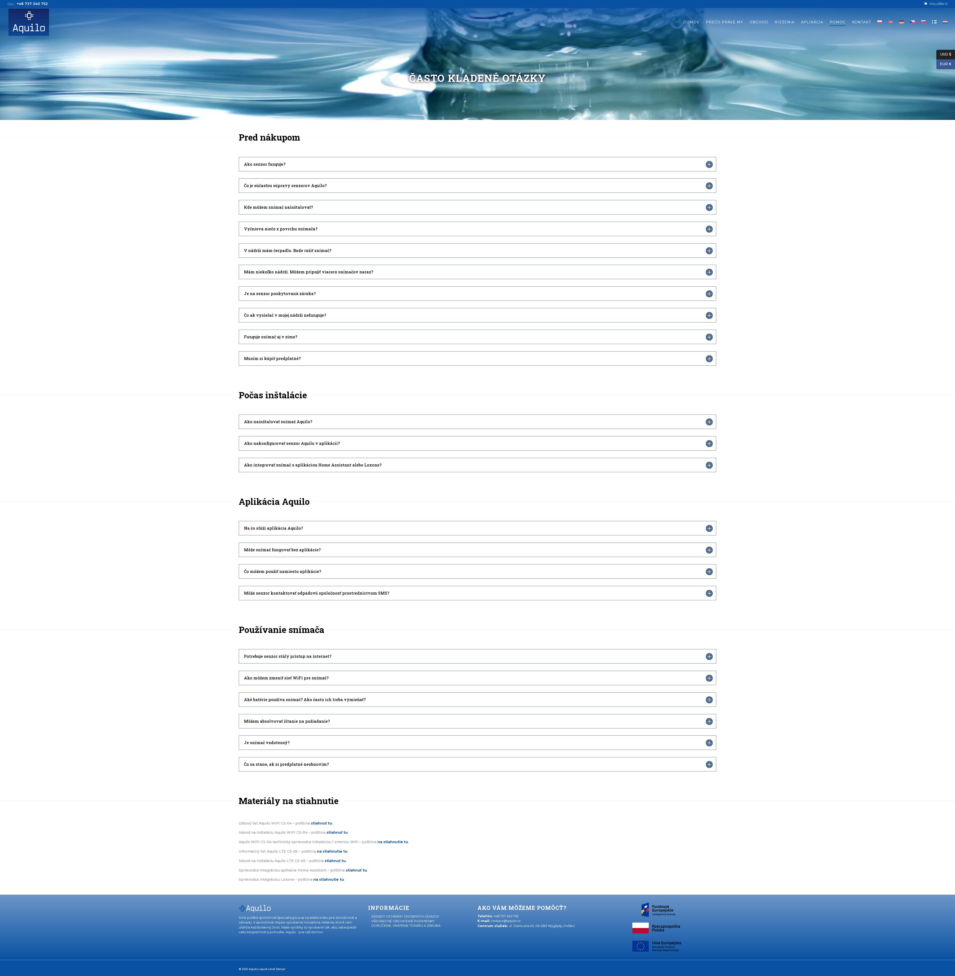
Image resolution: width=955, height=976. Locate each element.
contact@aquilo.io (506, 921)
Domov (691, 22)
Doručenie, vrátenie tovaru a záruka (405, 925)
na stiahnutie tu (328, 879)
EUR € (944, 64)
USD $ (943, 54)
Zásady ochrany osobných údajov (405, 916)
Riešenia (785, 22)
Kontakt (861, 22)
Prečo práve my (724, 22)
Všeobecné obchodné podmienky (402, 921)
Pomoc (838, 22)
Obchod (759, 22)
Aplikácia (812, 22)
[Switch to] (890, 28)
